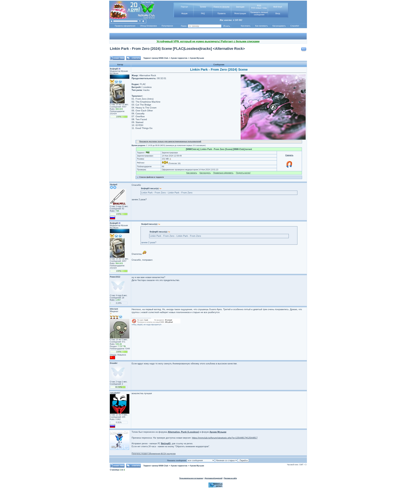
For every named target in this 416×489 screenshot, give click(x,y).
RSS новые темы (259, 8)
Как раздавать (279, 26)
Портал (184, 7)
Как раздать (205, 173)
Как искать (245, 26)
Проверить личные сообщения (259, 13)
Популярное (167, 26)
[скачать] (140, 21)
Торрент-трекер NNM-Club (155, 58)
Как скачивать (261, 26)
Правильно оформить (223, 173)
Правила (221, 13)
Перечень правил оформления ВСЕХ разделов (154, 454)
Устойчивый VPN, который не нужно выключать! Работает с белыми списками (208, 41)
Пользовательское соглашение (191, 478)
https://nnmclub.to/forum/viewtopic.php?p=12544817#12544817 (225, 437)
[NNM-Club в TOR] (215, 487)
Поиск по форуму (221, 7)
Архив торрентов (179, 58)
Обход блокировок (148, 26)
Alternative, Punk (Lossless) (183, 432)
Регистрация (240, 13)
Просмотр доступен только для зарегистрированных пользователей (170, 141)
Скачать (289, 155)
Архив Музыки (197, 58)
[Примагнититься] (289, 167)
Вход (277, 13)
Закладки (240, 7)
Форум (184, 13)
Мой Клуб (277, 7)
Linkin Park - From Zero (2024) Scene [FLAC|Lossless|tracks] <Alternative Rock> (177, 49)
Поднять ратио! (243, 173)
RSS (259, 6)
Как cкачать (191, 173)
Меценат (114, 311)
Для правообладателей (213, 478)
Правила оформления (125, 26)
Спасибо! (294, 26)
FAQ (203, 13)
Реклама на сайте (230, 478)
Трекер (203, 7)
